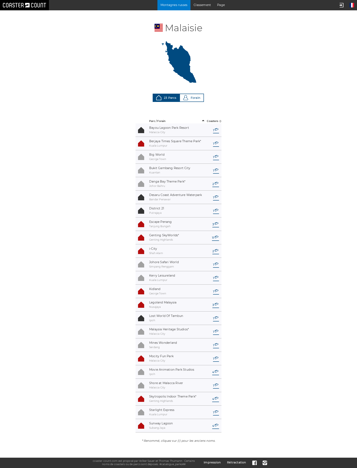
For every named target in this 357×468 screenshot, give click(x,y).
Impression (212, 462)
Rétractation (236, 462)
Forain (195, 98)
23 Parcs (170, 98)
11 (213, 238)
